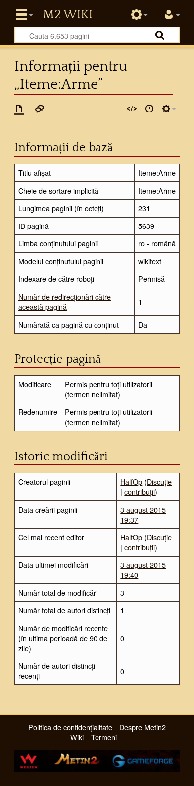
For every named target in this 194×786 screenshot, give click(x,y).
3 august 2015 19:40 (143, 570)
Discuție (159, 481)
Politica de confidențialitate (70, 727)
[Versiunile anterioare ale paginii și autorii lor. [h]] (149, 108)
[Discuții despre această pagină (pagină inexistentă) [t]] (40, 108)
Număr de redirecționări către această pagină (64, 301)
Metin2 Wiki (68, 14)
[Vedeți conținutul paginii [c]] (19, 108)
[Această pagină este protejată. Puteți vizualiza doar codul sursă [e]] (132, 108)
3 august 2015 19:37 (143, 514)
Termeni (104, 737)
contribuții (139, 491)
